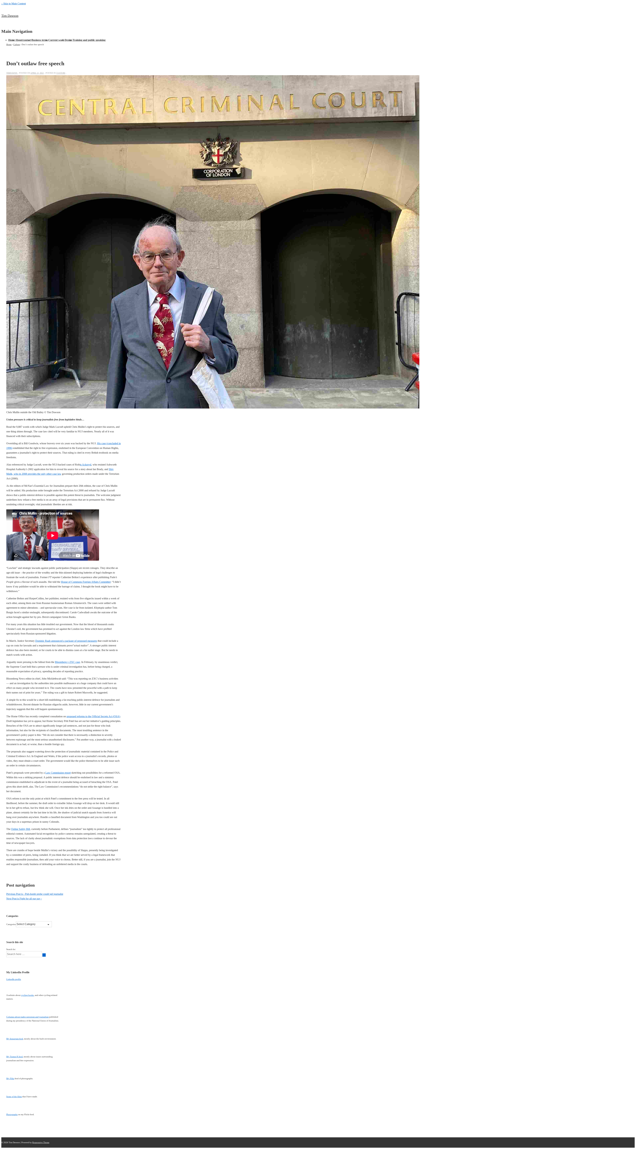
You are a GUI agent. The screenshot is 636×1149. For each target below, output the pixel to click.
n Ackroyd (85, 464)
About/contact (23, 40)
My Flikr (10, 1078)
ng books (30, 995)
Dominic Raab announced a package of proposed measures (66, 640)
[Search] (44, 955)
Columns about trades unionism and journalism (27, 1017)
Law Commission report (58, 772)
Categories (11, 924)
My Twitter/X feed (14, 1056)
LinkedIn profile (13, 979)
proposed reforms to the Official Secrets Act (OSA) (93, 716)
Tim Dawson (9, 15)
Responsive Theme (40, 1142)
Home (11, 40)
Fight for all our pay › (24, 898)
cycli (23, 995)
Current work (56, 40)
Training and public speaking (89, 40)
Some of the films (14, 1096)
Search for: (11, 949)
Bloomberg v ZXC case (67, 662)
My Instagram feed (14, 1039)
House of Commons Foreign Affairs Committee (86, 581)
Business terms (39, 40)
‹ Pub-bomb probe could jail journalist (34, 894)
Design (68, 40)
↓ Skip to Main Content (13, 3)
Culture (60, 73)
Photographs (12, 1114)
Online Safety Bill (20, 829)
